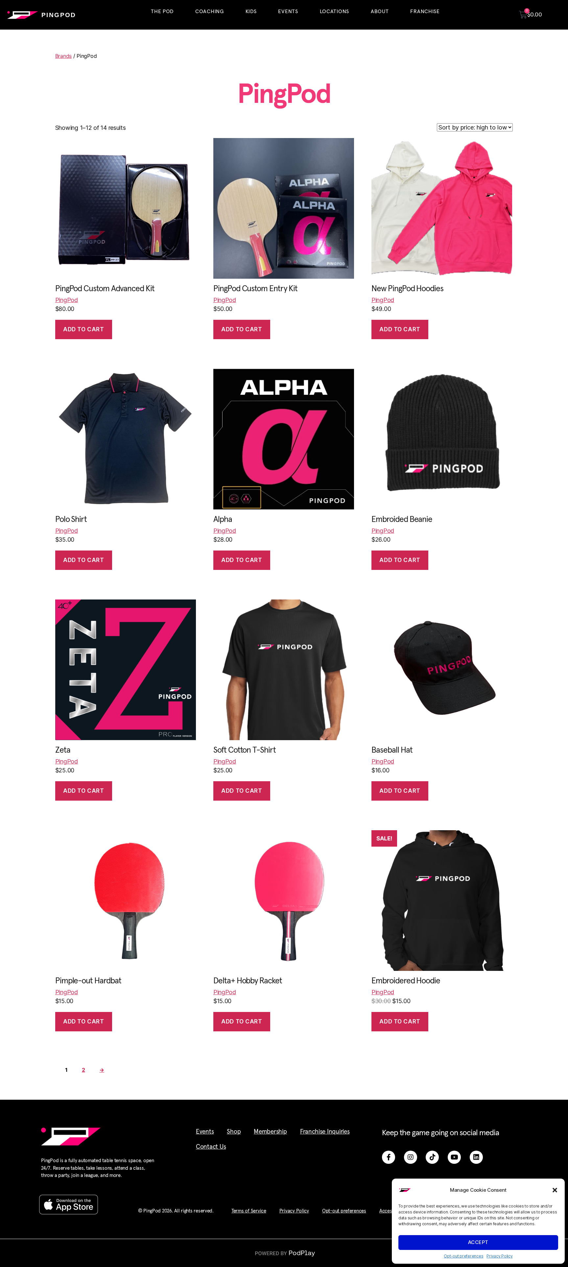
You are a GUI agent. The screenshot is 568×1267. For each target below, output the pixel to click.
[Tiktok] (432, 1157)
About (380, 11)
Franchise (424, 11)
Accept (478, 1242)
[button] (555, 1190)
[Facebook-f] (388, 1157)
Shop (234, 1132)
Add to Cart (83, 329)
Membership (270, 1132)
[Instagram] (410, 1157)
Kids (251, 11)
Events (288, 11)
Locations (334, 11)
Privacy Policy (499, 1256)
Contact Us (211, 1147)
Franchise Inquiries (325, 1132)
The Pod (162, 11)
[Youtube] (454, 1157)
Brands (63, 56)
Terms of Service (248, 1210)
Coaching (209, 11)
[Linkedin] (476, 1157)
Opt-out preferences (463, 1256)
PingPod (66, 299)
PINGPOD (58, 15)
